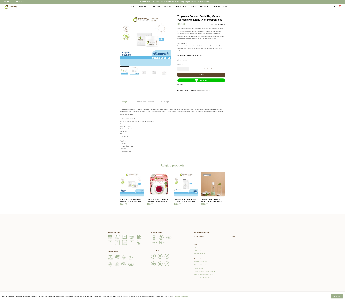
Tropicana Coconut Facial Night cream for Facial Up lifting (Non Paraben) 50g (130, 201)
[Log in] (335, 7)
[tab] (125, 102)
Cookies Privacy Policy (181, 296)
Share (181, 84)
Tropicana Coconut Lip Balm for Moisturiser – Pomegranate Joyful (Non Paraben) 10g (158, 201)
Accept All (336, 296)
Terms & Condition (199, 253)
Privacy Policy (198, 250)
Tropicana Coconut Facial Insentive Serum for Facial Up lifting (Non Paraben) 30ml (185, 201)
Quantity (180, 64)
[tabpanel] (172, 131)
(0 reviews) (221, 24)
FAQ (195, 247)
